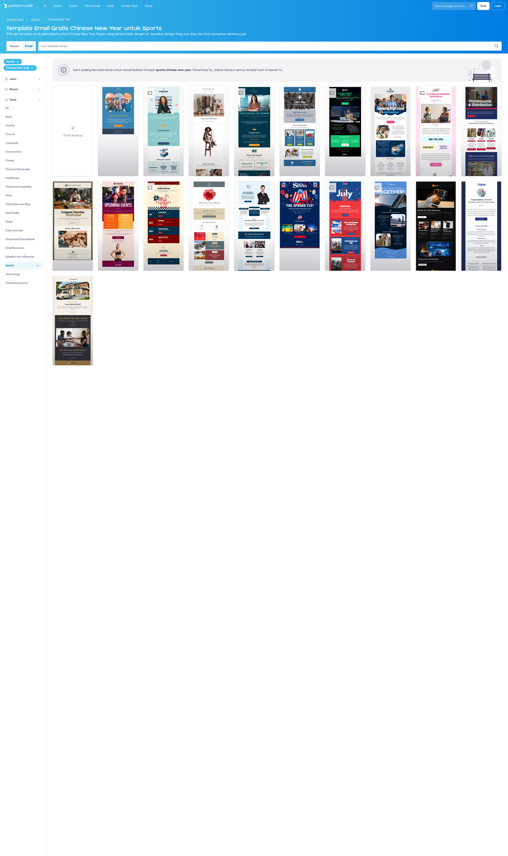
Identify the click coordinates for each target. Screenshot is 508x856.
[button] (39, 79)
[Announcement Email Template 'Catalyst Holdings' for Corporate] (254, 131)
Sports (35, 19)
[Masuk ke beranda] (16, 6)
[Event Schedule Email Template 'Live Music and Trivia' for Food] (163, 226)
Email (29, 46)
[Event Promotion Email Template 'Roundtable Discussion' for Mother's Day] (436, 131)
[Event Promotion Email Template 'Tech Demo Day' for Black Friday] (345, 131)
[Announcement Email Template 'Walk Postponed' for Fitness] (118, 131)
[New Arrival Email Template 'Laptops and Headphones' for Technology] (436, 226)
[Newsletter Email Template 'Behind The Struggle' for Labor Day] (299, 131)
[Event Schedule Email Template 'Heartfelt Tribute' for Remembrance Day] (209, 226)
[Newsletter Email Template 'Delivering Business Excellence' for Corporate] (254, 226)
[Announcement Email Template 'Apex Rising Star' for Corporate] (481, 226)
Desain (14, 46)
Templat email (14, 19)
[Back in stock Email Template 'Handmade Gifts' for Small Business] (72, 226)
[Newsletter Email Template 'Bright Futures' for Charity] (390, 131)
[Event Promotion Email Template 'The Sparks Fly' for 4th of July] (299, 226)
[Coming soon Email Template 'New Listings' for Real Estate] (72, 320)
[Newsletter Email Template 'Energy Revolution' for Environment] (390, 226)
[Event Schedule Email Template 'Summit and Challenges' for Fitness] (118, 226)
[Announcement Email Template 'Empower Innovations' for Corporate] (163, 131)
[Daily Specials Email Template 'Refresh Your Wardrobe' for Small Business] (209, 131)
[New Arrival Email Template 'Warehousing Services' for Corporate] (481, 131)
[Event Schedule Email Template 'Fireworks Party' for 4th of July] (345, 226)
